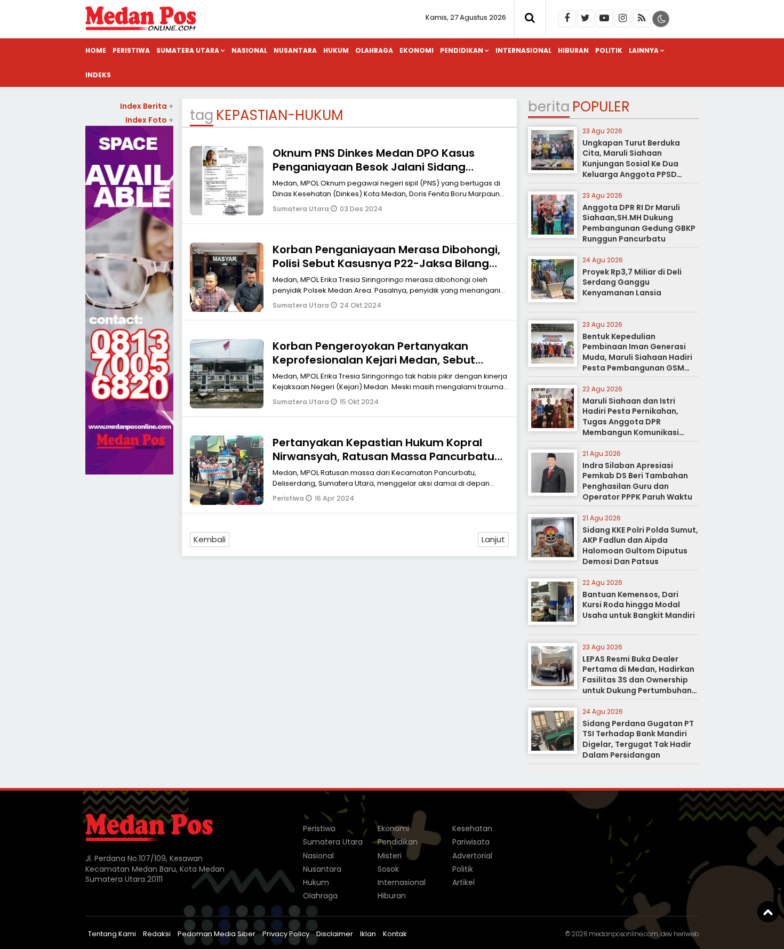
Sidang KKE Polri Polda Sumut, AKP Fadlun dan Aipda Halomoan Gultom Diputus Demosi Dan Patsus (640, 546)
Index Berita (146, 106)
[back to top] (768, 911)
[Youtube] (604, 19)
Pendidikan (461, 50)
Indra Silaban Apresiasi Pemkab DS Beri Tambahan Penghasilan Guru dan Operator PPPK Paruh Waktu (637, 481)
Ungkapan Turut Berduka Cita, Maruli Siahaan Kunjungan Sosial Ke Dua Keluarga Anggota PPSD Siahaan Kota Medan (631, 164)
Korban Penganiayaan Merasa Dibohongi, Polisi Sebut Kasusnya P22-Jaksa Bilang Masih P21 (386, 263)
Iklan (368, 934)
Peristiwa (131, 50)
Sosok (388, 869)
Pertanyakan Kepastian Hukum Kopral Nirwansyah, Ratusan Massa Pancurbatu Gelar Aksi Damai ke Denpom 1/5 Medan (383, 456)
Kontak (395, 934)
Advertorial (472, 855)
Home (95, 50)
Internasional (523, 50)
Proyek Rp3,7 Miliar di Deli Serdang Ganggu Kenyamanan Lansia (632, 282)
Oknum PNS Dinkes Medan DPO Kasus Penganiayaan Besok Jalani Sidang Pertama (374, 167)
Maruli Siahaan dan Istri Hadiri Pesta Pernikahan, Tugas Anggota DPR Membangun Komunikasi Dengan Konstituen (630, 422)
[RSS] (642, 19)
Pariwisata (471, 842)
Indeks (98, 74)
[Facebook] (567, 19)
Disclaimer (334, 934)
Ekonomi (416, 50)
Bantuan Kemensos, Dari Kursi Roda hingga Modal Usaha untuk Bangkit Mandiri (638, 605)
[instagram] (623, 19)
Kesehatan (472, 828)
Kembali (210, 539)
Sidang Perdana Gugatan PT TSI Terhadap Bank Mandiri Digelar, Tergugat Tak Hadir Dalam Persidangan (638, 739)
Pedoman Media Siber (216, 934)
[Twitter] (586, 19)
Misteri (390, 855)
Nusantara (295, 50)
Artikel (463, 882)
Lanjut (493, 539)
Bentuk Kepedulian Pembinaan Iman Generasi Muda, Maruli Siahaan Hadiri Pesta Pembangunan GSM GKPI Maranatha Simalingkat (639, 357)
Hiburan (573, 50)
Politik (608, 50)
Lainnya (644, 50)
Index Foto (149, 120)
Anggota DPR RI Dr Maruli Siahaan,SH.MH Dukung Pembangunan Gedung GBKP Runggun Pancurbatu (638, 223)
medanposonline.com (623, 933)
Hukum (336, 50)
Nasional (249, 50)
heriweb (686, 933)
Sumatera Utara (187, 50)
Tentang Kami (112, 934)
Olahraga (374, 50)
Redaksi (157, 934)
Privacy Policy (285, 934)
